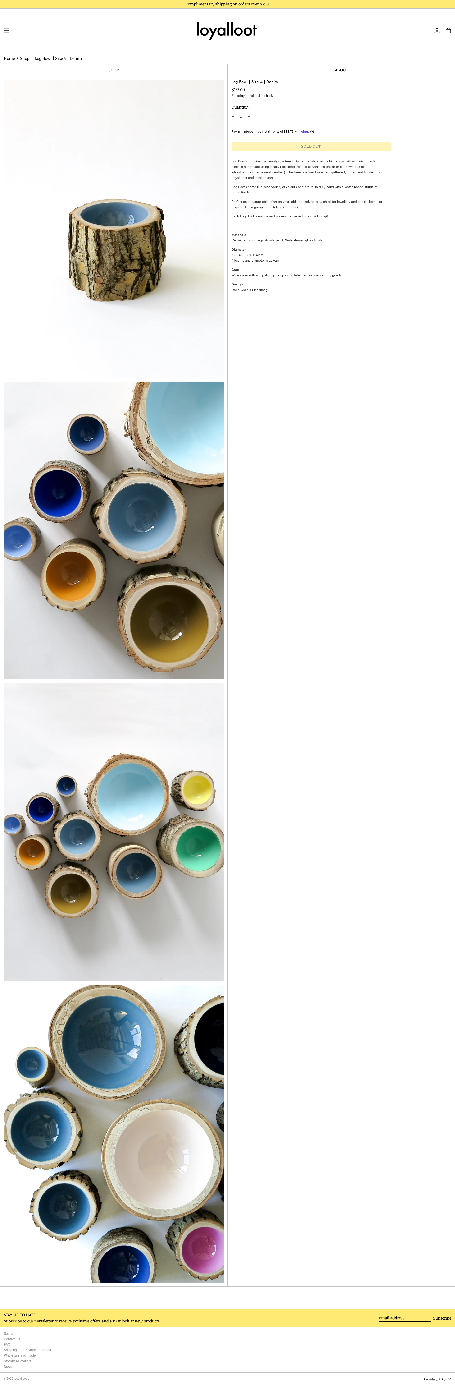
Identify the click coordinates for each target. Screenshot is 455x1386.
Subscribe (442, 1318)
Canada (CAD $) (435, 1379)
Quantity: (240, 107)
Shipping (238, 95)
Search (9, 1333)
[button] (114, 229)
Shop (24, 58)
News (8, 1366)
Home (9, 58)
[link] (227, 30)
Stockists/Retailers (17, 1360)
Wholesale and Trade (20, 1355)
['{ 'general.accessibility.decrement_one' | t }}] (233, 116)
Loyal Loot (21, 1378)
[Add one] (249, 116)
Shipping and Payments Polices (27, 1349)
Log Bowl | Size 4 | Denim (58, 58)
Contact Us (12, 1338)
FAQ (7, 1344)
